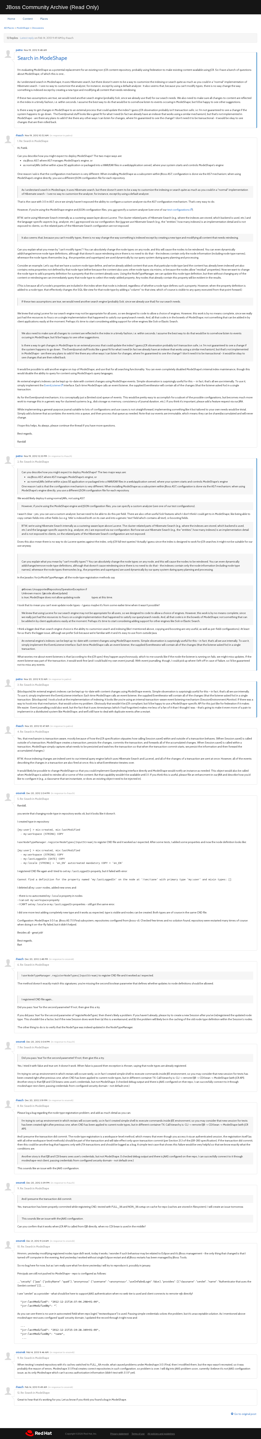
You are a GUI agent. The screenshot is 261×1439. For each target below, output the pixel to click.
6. (18, 964)
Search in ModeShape (42, 58)
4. (18, 731)
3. (18, 684)
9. (18, 1188)
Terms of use (138, 1433)
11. (18, 1357)
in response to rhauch (60, 456)
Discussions (38, 27)
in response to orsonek (61, 959)
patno (19, 49)
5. (18, 798)
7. (18, 1047)
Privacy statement (119, 1433)
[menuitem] (11, 19)
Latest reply (27, 38)
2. (18, 461)
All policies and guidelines (161, 1433)
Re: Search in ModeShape (33, 141)
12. (18, 1392)
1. (18, 141)
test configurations (178, 209)
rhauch (20, 135)
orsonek (20, 793)
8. (18, 1105)
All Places (9, 27)
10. (18, 1246)
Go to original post (245, 1414)
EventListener (52, 385)
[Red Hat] (38, 1433)
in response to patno (61, 135)
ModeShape (23, 27)
